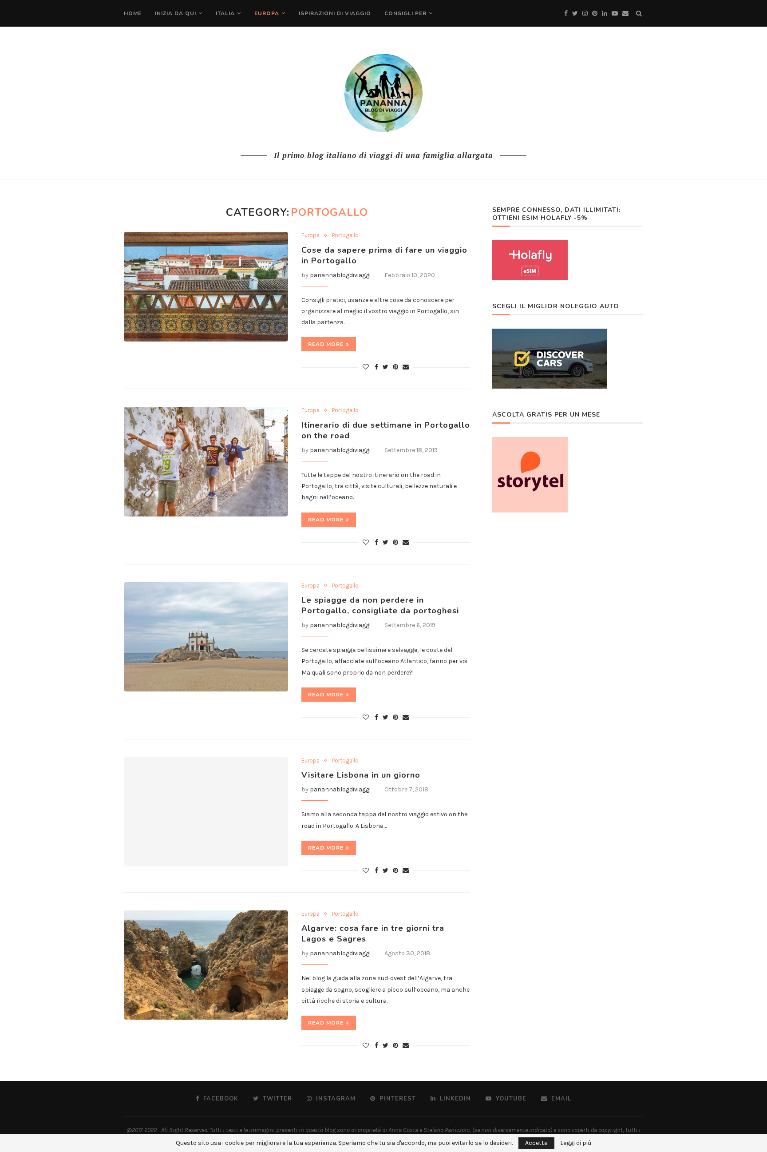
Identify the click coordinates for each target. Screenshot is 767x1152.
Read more (326, 344)
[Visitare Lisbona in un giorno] (206, 812)
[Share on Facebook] (376, 367)
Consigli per (405, 13)
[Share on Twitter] (385, 367)
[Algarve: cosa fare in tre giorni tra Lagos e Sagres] (206, 965)
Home (133, 13)
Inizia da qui (175, 13)
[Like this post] (366, 367)
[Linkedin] (604, 13)
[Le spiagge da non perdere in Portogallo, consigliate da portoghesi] (206, 637)
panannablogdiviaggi (340, 275)
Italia (225, 13)
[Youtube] (615, 13)
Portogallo (345, 235)
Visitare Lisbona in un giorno (360, 775)
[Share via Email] (406, 367)
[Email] (625, 13)
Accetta (536, 1143)
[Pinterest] (594, 13)
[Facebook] (566, 13)
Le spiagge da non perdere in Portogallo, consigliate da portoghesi (380, 605)
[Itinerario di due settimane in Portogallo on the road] (206, 461)
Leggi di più (575, 1143)
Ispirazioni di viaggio (335, 13)
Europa (266, 13)
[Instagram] (585, 13)
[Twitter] (575, 13)
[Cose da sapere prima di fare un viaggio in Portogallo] (206, 287)
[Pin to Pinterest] (395, 367)
